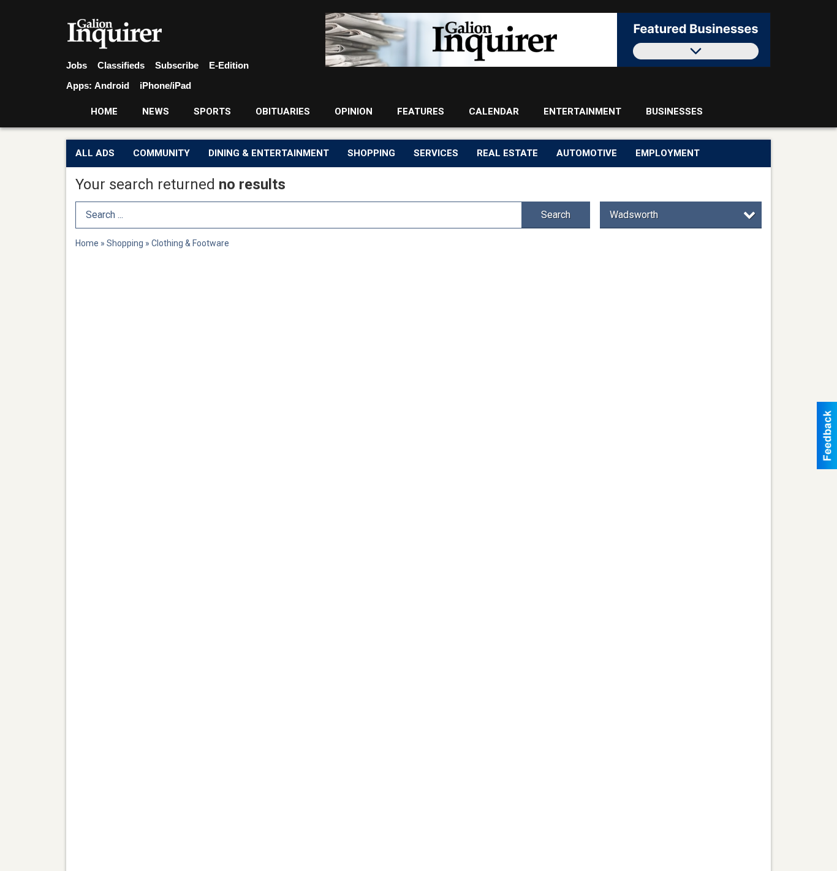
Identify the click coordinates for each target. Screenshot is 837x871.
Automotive (586, 153)
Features (420, 111)
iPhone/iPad (165, 85)
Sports (212, 111)
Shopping (371, 153)
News (155, 111)
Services (436, 153)
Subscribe (177, 65)
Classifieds (121, 65)
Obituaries (283, 111)
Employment (667, 153)
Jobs (76, 65)
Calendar (494, 111)
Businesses (674, 111)
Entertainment (582, 111)
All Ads (95, 153)
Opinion (354, 111)
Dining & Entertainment (268, 153)
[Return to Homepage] (115, 34)
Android (111, 85)
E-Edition (229, 65)
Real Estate (507, 153)
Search (555, 215)
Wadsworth (634, 215)
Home (104, 111)
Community (161, 153)
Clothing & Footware (190, 243)
